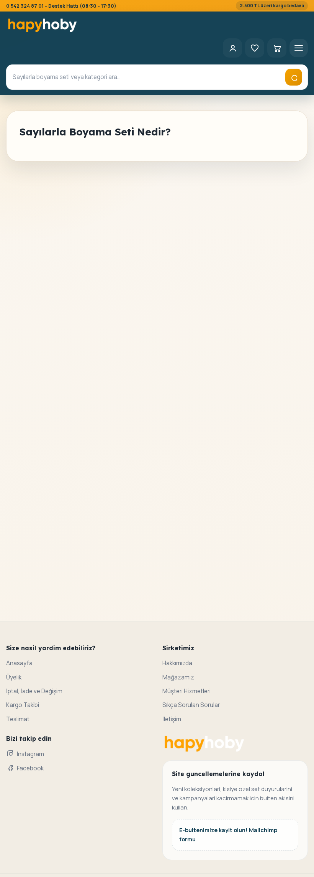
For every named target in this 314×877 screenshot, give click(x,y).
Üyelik (13, 677)
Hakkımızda (177, 663)
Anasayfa (19, 663)
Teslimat (17, 719)
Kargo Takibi (22, 705)
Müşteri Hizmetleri (186, 691)
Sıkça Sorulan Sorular (191, 705)
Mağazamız (178, 677)
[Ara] (293, 77)
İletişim (171, 719)
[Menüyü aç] (298, 48)
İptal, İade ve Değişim (34, 691)
